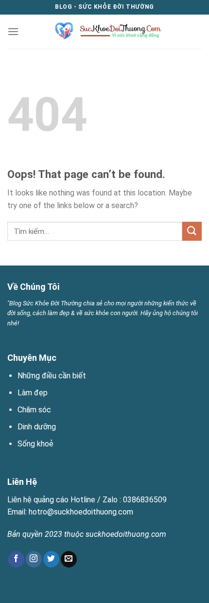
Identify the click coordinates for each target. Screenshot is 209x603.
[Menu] (13, 31)
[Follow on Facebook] (16, 559)
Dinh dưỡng (36, 426)
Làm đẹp (32, 392)
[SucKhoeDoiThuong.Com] (105, 32)
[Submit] (192, 231)
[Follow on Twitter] (51, 559)
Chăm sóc (34, 409)
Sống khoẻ (35, 443)
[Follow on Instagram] (34, 559)
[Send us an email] (69, 559)
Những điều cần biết (51, 375)
